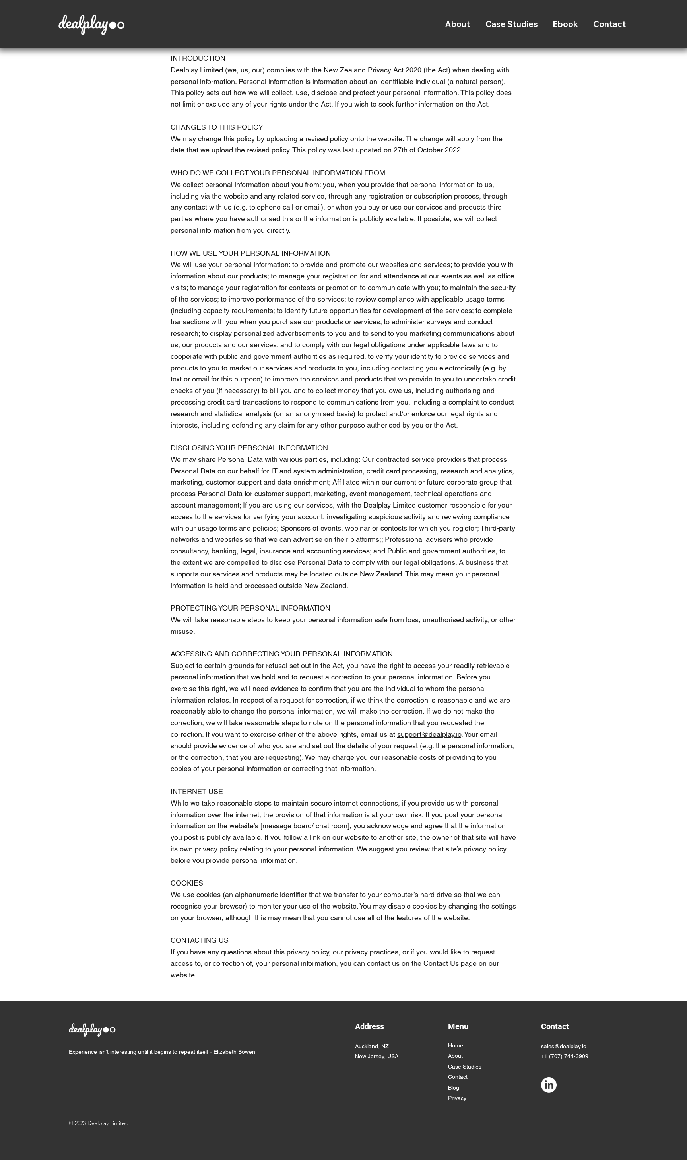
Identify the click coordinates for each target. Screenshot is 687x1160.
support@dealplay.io (429, 734)
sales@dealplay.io (563, 1046)
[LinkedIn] (549, 1085)
